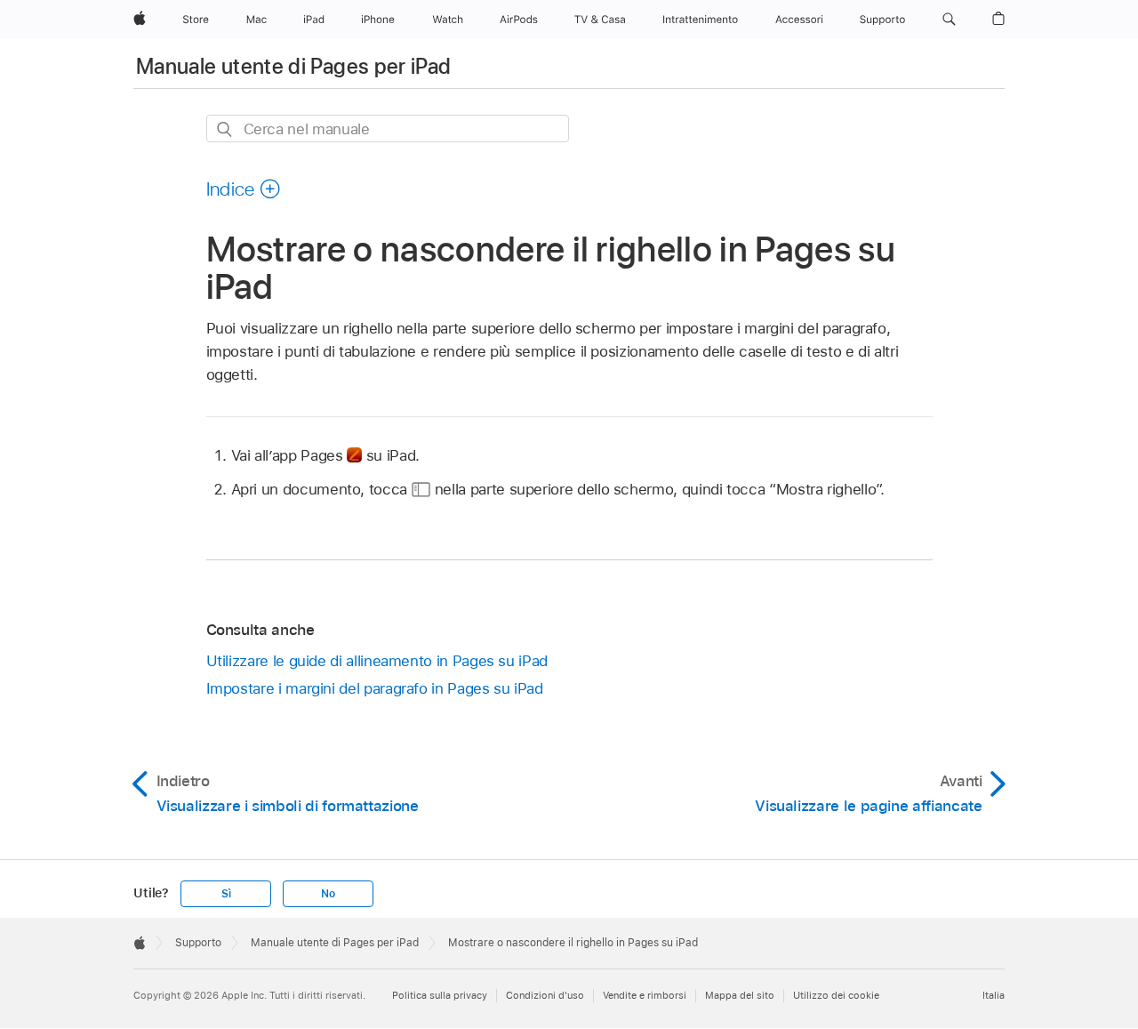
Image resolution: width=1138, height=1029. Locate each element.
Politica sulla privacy (439, 995)
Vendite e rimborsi (644, 995)
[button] (949, 19)
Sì (226, 894)
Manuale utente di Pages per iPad (294, 66)
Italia (993, 995)
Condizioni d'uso (545, 995)
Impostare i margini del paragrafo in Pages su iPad (374, 688)
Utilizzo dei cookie (836, 995)
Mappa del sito (739, 995)
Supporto (198, 943)
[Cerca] (225, 129)
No (328, 894)
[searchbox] (387, 128)
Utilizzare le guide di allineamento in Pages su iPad (377, 661)
